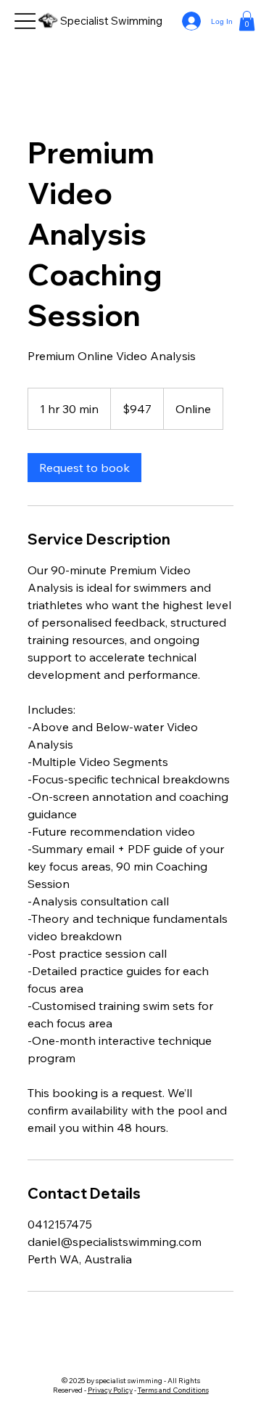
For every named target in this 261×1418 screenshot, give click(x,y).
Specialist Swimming (111, 21)
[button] (247, 20)
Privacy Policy (110, 1390)
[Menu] (27, 21)
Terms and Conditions (173, 1390)
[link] (84, 467)
